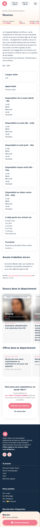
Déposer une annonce (20, 406)
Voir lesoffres (25, 3)
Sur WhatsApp (8, 496)
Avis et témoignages (10, 471)
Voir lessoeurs (15, 3)
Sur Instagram (8, 499)
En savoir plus (20, 411)
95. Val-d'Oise (7, 11)
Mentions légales (9, 479)
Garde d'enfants (18, 11)
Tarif (4, 473)
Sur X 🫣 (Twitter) (9, 501)
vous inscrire (26, 275)
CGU (4, 476)
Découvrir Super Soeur (11, 468)
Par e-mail (6, 493)
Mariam (6, 515)
